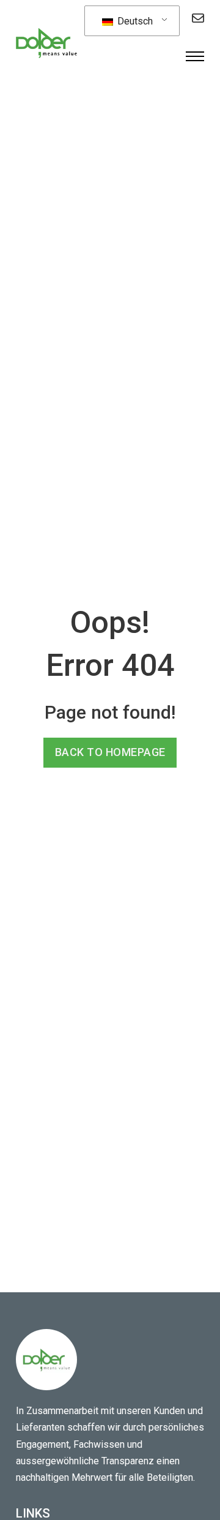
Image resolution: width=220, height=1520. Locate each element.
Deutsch (134, 21)
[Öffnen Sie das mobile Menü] (195, 56)
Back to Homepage (110, 752)
